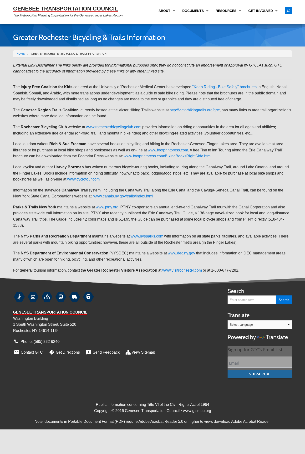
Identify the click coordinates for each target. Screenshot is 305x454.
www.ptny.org (107, 207)
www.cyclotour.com (83, 179)
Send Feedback (102, 352)
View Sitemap (143, 352)
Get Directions (64, 352)
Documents (193, 11)
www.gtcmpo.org (197, 411)
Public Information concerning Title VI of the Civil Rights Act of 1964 (152, 404)
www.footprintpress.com (168, 150)
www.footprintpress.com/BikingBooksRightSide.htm (167, 156)
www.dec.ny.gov (181, 253)
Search (236, 291)
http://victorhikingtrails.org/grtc (195, 110)
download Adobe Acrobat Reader (241, 421)
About (164, 11)
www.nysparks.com (147, 236)
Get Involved (260, 11)
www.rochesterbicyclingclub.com (113, 127)
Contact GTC (28, 352)
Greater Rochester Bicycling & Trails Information (69, 53)
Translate (258, 326)
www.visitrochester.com (182, 270)
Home (21, 53)
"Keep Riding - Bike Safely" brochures (224, 87)
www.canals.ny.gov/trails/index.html (123, 196)
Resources (226, 11)
